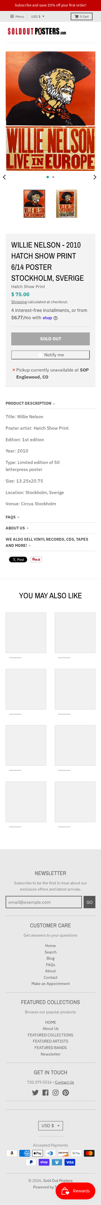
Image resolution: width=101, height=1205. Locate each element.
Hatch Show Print (28, 286)
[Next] (95, 177)
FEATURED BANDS (51, 1047)
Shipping (19, 301)
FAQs (11, 517)
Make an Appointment (50, 983)
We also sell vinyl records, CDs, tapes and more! (47, 542)
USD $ (35, 16)
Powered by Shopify (50, 1187)
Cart (84, 16)
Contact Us (64, 1082)
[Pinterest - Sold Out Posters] (65, 1092)
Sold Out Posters (58, 1180)
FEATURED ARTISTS (50, 1041)
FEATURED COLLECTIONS (50, 1035)
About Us (15, 528)
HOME (50, 1022)
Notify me (54, 354)
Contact (51, 977)
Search (51, 952)
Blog (50, 958)
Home (50, 945)
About (50, 970)
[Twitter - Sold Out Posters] (35, 1092)
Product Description (28, 403)
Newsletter (51, 1054)
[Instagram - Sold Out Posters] (55, 1092)
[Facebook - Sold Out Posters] (45, 1092)
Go (89, 902)
